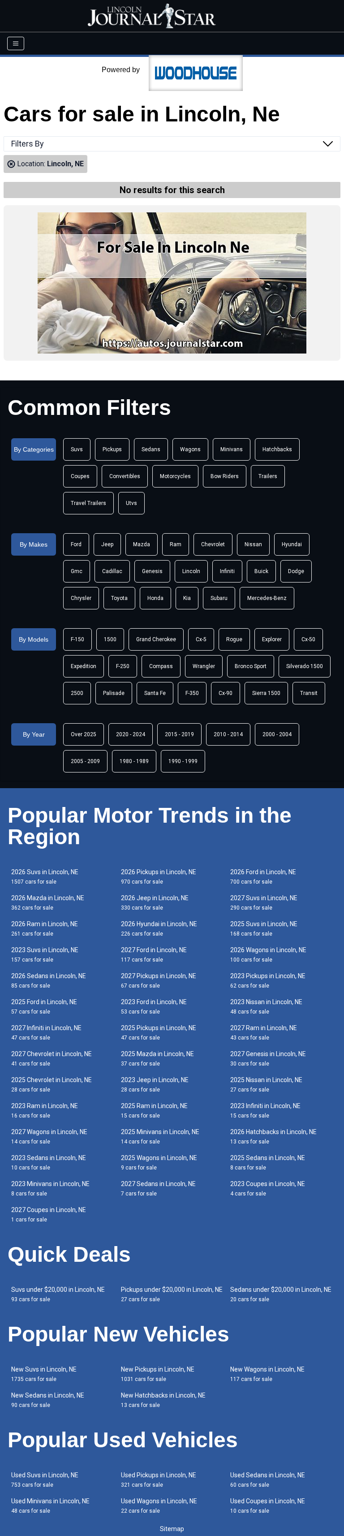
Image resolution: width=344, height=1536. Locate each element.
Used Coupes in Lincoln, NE (267, 1505)
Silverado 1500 (304, 666)
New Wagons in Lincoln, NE (267, 1374)
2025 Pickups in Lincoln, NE (158, 1032)
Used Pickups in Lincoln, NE (158, 1479)
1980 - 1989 (134, 761)
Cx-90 (225, 693)
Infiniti (227, 571)
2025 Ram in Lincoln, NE (154, 1110)
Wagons (190, 449)
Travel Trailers (88, 503)
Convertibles (124, 476)
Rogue (234, 639)
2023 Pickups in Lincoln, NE (267, 980)
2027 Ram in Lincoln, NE (263, 1032)
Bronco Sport (251, 666)
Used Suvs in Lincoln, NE (44, 1479)
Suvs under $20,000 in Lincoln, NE (58, 1294)
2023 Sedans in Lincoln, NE (48, 1162)
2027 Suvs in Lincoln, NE (263, 902)
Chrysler (81, 598)
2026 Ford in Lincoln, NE (263, 876)
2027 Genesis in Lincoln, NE (268, 1058)
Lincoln (191, 571)
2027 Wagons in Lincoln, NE (49, 1136)
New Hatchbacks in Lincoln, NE (163, 1400)
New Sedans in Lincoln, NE (47, 1400)
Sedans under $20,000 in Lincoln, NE (280, 1294)
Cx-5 (201, 639)
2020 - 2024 (130, 734)
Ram (175, 544)
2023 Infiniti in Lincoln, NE (265, 1110)
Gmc (76, 571)
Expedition (83, 666)
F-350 (192, 693)
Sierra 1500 (266, 693)
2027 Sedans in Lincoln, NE (158, 1188)
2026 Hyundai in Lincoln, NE (159, 928)
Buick (261, 571)
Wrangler (204, 666)
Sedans (151, 449)
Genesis (152, 571)
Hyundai (292, 544)
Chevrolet (213, 544)
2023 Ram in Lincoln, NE (44, 1110)
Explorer (272, 639)
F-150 (77, 639)
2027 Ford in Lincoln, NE (154, 954)
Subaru (219, 598)
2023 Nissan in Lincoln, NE (266, 1006)
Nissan (253, 544)
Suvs (77, 449)
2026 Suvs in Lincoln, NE (44, 876)
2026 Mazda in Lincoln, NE (47, 902)
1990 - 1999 (183, 761)
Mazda (141, 544)
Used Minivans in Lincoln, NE (50, 1505)
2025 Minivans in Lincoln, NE (160, 1136)
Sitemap (172, 1528)
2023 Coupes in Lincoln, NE (267, 1188)
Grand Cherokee (156, 639)
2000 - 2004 (277, 734)
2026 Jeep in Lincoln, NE (155, 902)
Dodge (296, 571)
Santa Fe (155, 693)
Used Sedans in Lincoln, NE (267, 1479)
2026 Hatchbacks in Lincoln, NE (273, 1136)
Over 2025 (83, 734)
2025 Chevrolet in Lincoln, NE (51, 1084)
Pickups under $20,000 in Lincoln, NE (172, 1294)
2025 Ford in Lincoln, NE (44, 1006)
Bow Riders (225, 476)
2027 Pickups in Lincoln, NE (158, 980)
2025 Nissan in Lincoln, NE (266, 1084)
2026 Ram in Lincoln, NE (44, 928)
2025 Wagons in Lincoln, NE (159, 1162)
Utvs (131, 503)
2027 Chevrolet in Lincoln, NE (51, 1058)
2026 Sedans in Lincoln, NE (48, 980)
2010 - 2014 (228, 734)
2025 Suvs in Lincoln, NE (263, 928)
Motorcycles (175, 476)
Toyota (119, 598)
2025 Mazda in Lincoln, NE (157, 1058)
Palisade (114, 693)
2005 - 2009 (85, 761)
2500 (77, 693)
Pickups (112, 449)
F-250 (122, 666)
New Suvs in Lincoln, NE (44, 1374)
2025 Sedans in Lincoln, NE (267, 1162)
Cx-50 (308, 639)
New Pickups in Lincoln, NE (157, 1374)
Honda (155, 598)
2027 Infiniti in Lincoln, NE (46, 1032)
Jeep (107, 544)
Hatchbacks (277, 449)
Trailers (267, 476)
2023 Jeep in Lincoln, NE (155, 1084)
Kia (187, 598)
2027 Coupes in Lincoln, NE (48, 1214)
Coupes (80, 476)
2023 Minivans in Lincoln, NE (50, 1188)
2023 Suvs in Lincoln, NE (44, 954)
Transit (309, 693)
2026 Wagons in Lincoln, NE (268, 954)
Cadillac (112, 571)
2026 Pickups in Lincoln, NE (158, 876)
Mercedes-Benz (267, 598)
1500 (110, 639)
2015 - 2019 (179, 734)
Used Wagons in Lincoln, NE (159, 1505)
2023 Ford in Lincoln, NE (154, 1006)
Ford (76, 544)
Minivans (231, 449)
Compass (161, 666)
